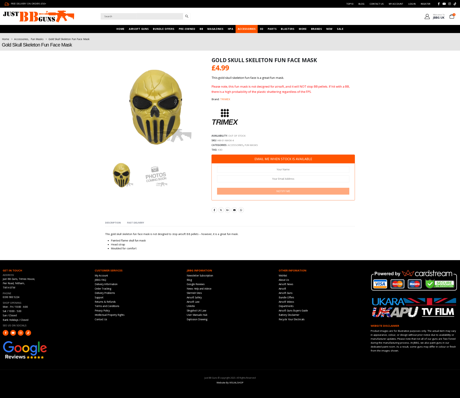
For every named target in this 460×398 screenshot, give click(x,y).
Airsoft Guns (139, 29)
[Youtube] (444, 4)
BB (201, 29)
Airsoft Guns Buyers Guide (293, 310)
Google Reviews (196, 284)
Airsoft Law (193, 301)
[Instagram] (449, 4)
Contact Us (377, 3)
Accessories (247, 29)
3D (261, 29)
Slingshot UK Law (196, 310)
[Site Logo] (39, 16)
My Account (101, 275)
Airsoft (282, 288)
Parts (272, 29)
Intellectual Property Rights (110, 314)
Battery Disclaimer (289, 314)
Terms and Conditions (107, 306)
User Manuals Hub (197, 314)
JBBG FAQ (100, 279)
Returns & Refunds (105, 301)
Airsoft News (286, 284)
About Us (284, 279)
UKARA (191, 306)
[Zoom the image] (25, 342)
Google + (228, 210)
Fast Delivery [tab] (135, 222)
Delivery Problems (105, 293)
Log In (412, 3)
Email (234, 210)
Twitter (221, 210)
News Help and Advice (199, 288)
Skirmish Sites (194, 293)
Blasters (288, 29)
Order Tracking (103, 288)
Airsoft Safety (194, 297)
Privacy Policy (102, 310)
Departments (286, 306)
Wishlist (283, 275)
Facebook (214, 210)
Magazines (215, 29)
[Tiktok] (455, 4)
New (329, 29)
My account (396, 3)
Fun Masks (251, 145)
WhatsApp (241, 210)
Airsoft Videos (286, 301)
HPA (230, 29)
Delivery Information (106, 284)
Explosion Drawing (197, 319)
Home (120, 29)
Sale (340, 29)
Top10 (349, 3)
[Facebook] (439, 4)
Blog (361, 3)
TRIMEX (225, 99)
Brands (316, 29)
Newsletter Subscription (200, 275)
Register (425, 3)
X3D (220, 149)
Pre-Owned (187, 29)
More (303, 29)
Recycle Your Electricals (292, 319)
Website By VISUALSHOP (230, 382)
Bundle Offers (163, 29)
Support (99, 297)
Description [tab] (113, 222)
